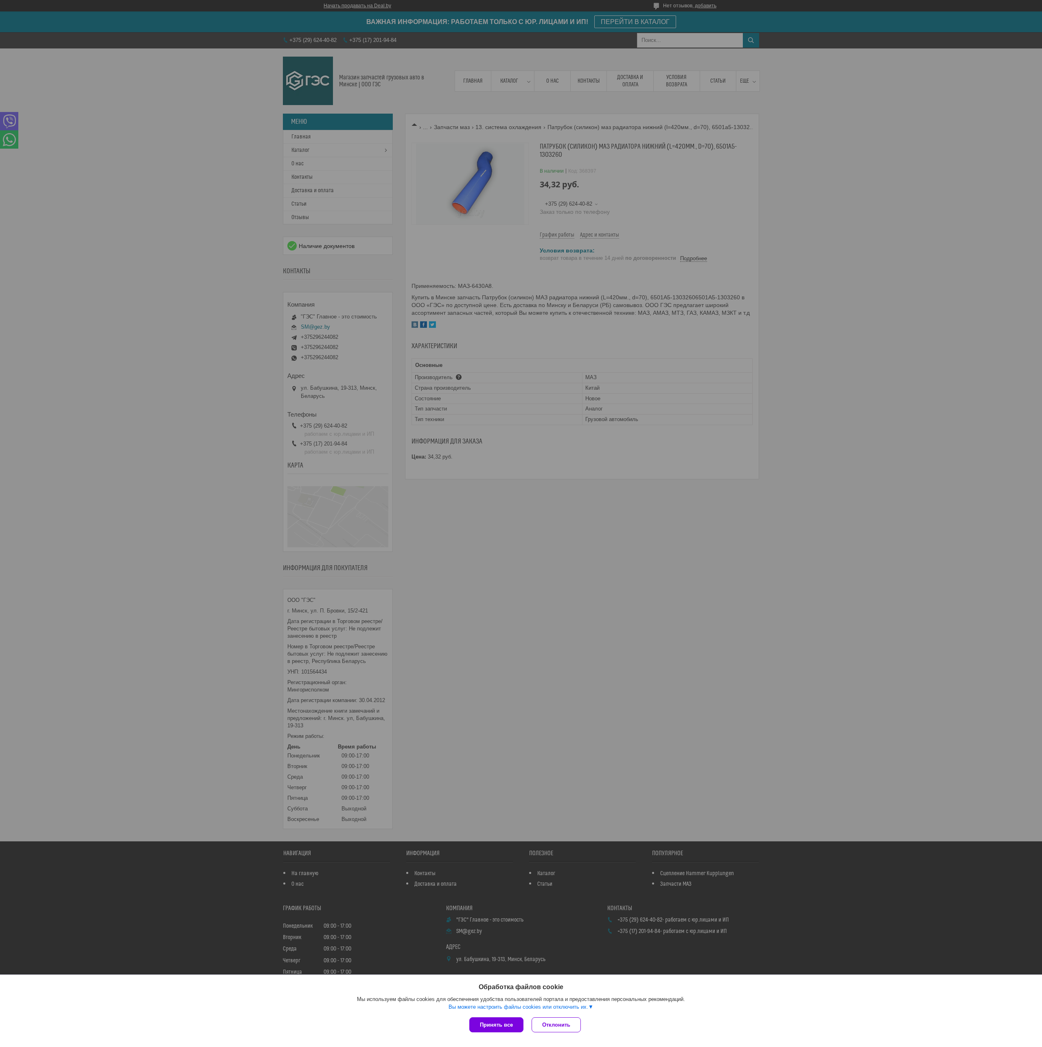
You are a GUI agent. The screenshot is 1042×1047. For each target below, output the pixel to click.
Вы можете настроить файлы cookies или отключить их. (518, 1007)
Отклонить (556, 1025)
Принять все (496, 1025)
